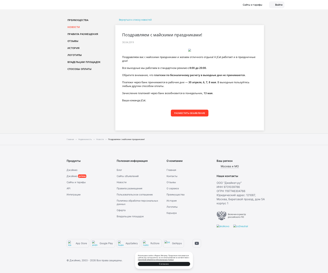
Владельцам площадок (84, 62)
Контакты (172, 176)
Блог (119, 169)
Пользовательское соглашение (135, 194)
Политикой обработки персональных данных (156, 259)
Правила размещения (82, 34)
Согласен (164, 263)
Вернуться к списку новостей (135, 19)
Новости (121, 182)
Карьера (172, 212)
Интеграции (73, 194)
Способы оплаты (79, 69)
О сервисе (173, 188)
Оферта (121, 210)
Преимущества (77, 20)
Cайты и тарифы (76, 182)
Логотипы (74, 55)
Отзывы (72, 41)
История (73, 48)
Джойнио (72, 169)
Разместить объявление (189, 113)
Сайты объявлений (128, 176)
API (68, 188)
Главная (171, 169)
